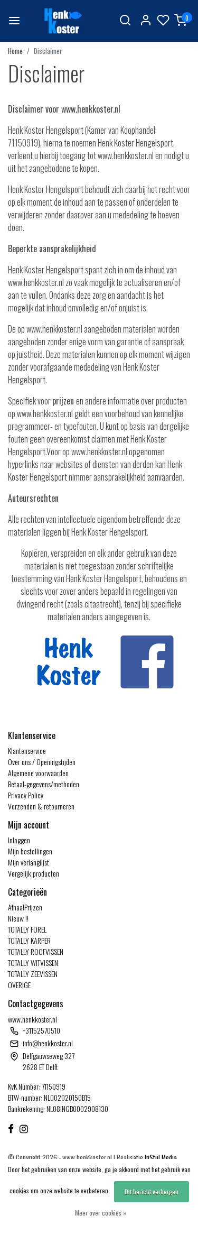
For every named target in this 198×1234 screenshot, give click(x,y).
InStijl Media (160, 1158)
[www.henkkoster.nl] (62, 21)
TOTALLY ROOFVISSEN (35, 951)
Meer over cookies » (100, 1212)
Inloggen (19, 839)
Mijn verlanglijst (28, 862)
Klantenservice (27, 750)
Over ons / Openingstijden (42, 761)
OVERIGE (19, 984)
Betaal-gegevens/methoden (43, 783)
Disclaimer (48, 51)
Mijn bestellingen (30, 851)
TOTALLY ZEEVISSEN (33, 973)
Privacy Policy (25, 794)
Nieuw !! (18, 918)
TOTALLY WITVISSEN (33, 962)
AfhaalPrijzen (25, 907)
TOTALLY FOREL (27, 929)
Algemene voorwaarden (38, 772)
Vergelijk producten (33, 873)
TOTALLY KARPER (29, 940)
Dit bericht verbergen (151, 1191)
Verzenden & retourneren (41, 806)
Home (15, 51)
